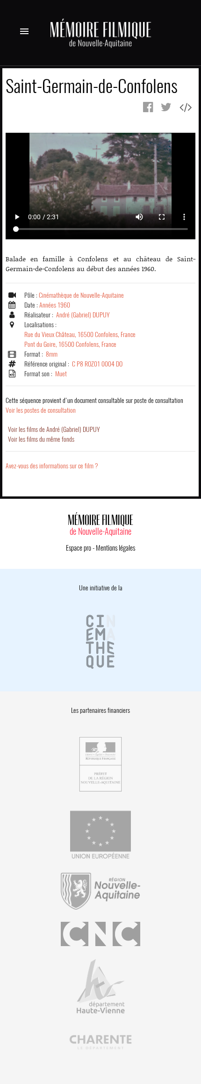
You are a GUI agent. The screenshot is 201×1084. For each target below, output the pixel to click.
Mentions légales (115, 548)
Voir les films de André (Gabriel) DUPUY (54, 429)
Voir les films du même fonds (41, 439)
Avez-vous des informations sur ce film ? (52, 465)
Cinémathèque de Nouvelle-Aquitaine (81, 295)
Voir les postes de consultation (94, 405)
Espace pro (78, 548)
